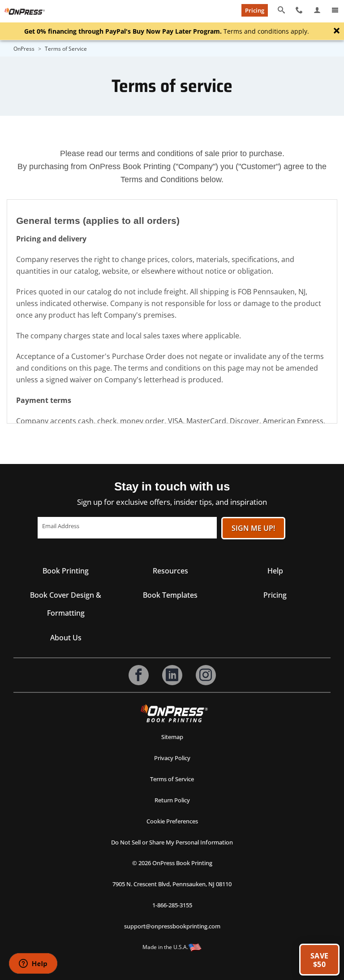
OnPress (23, 48)
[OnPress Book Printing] (174, 713)
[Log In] (317, 10)
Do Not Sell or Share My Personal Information (172, 842)
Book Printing (66, 571)
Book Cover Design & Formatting (65, 604)
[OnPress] (24, 11)
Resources (170, 571)
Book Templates (170, 595)
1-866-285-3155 (172, 905)
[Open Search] (281, 10)
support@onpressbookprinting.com (172, 926)
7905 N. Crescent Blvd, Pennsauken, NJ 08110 (172, 884)
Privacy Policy (172, 758)
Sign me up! (253, 528)
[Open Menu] (335, 10)
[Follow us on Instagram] (206, 675)
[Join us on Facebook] (139, 675)
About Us (66, 638)
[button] (319, 960)
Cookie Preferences (172, 821)
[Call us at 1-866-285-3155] (299, 10)
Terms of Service (172, 779)
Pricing (254, 10)
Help (275, 571)
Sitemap (172, 737)
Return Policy (172, 800)
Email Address (60, 526)
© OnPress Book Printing (172, 863)
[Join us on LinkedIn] (172, 675)
